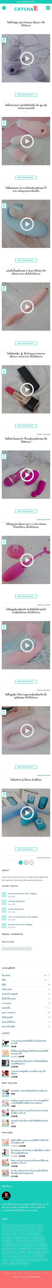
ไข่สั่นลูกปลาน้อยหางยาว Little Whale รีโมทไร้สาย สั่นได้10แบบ (26, 526)
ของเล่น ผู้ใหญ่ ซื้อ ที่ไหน (36, 1241)
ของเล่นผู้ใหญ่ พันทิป (26, 1245)
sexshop (18, 1229)
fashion (14, 948)
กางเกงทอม (6, 1003)
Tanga (33, 1229)
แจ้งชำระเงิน (27, 1273)
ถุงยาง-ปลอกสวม (8, 1012)
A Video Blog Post (16, 909)
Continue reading (26, 95)
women (28, 948)
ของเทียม (22, 1233)
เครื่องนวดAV (7, 989)
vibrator (5, 1233)
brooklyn (6, 948)
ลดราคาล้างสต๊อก (8, 1026)
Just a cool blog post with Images (23, 917)
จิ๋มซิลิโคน (23, 1252)
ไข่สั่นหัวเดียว (24, 1264)
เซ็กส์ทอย (39, 1260)
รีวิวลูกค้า (45, 1273)
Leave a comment (43, 434)
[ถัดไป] (31, 863)
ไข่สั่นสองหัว (14, 1264)
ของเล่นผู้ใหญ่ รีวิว (41, 1245)
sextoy (25, 1229)
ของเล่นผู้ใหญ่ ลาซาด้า (9, 1248)
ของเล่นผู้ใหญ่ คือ (8, 1241)
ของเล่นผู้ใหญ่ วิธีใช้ (25, 1248)
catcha (5, 1226)
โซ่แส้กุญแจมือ (7, 1017)
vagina (39, 1229)
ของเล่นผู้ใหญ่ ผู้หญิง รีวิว (10, 1245)
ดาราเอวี (30, 1256)
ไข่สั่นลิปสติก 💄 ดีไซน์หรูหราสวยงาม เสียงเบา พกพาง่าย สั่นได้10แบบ (26, 355)
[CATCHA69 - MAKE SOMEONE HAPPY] (26, 7)
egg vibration (7, 1229)
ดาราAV (5, 1256)
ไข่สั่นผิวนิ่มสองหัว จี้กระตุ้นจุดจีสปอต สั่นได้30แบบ (26, 440)
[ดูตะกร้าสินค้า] (48, 8)
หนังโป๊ (11, 1260)
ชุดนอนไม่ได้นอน (8, 1022)
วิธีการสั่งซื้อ (18, 1273)
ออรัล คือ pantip (21, 1260)
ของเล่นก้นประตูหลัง (10, 994)
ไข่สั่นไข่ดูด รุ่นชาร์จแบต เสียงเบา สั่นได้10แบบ (26, 24)
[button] (4, 8)
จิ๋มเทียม (31, 1252)
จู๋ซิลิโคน (38, 1252)
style (21, 948)
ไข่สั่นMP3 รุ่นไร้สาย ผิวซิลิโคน (26, 779)
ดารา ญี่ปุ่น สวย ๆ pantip (18, 1256)
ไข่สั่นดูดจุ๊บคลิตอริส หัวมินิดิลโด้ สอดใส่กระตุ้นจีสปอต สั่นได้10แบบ (26, 611)
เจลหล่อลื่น (6, 1008)
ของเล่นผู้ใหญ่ (7, 1237)
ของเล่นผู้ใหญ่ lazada (20, 1237)
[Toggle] (48, 975)
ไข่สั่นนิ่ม (5, 1264)
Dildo (40, 1226)
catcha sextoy (30, 1226)
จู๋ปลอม (46, 1252)
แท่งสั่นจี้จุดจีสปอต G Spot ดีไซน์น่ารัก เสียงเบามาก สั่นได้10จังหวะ (26, 272)
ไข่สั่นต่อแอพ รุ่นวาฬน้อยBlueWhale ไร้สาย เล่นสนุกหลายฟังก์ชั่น (26, 189)
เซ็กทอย (31, 1260)
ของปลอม (14, 1233)
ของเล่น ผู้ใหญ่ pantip (37, 1237)
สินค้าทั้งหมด (8, 1273)
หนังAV (5, 1260)
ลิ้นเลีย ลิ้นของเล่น (9, 998)
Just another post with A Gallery (22, 893)
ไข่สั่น (4, 980)
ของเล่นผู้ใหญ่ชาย (21, 1241)
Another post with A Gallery (20, 924)
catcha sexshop (16, 1226)
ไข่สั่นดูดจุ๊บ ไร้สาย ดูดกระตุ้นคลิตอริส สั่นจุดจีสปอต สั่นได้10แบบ (26, 696)
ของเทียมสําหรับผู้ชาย (33, 1233)
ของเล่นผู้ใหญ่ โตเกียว (40, 1248)
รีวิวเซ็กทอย (37, 1273)
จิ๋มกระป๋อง (6, 975)
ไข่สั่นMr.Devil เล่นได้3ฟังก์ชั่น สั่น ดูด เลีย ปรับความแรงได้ (26, 107)
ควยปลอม (6, 1252)
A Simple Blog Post (16, 901)
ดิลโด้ (4, 984)
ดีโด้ (42, 1256)
